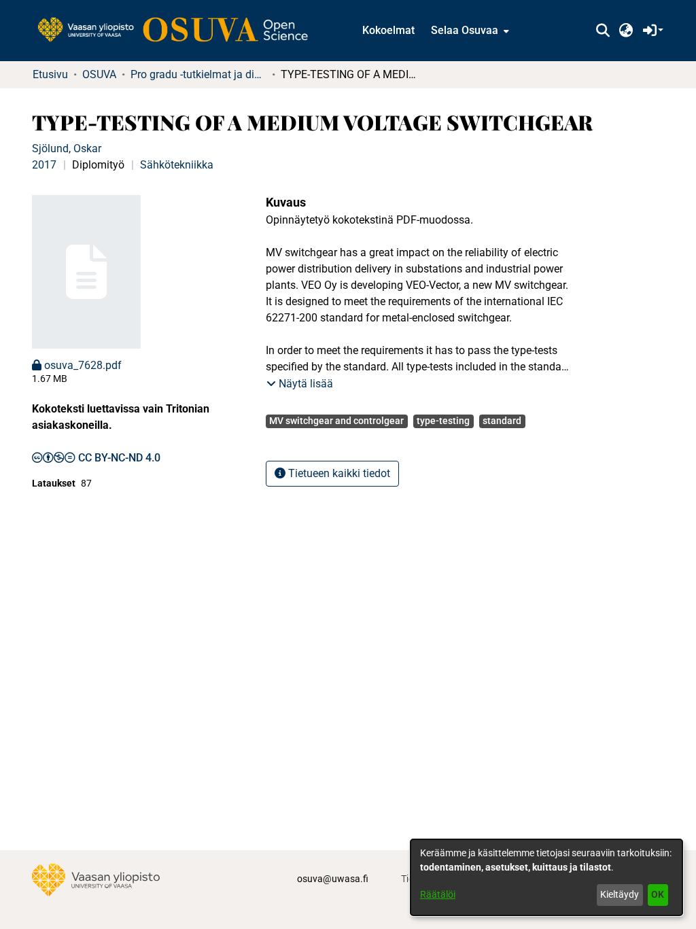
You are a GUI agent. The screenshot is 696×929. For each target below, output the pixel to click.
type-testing (443, 420)
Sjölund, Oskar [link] (66, 148)
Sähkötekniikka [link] (176, 164)
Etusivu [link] (50, 74)
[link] (179, 31)
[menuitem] (468, 31)
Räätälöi (437, 894)
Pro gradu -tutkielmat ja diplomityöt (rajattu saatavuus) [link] (198, 74)
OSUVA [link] (99, 74)
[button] (602, 30)
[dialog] (546, 877)
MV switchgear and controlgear (336, 420)
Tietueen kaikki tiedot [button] (337, 473)
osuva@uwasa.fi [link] (332, 878)
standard (502, 420)
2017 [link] (44, 164)
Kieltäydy (619, 894)
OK (657, 894)
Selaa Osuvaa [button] (464, 30)
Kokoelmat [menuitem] (388, 30)
